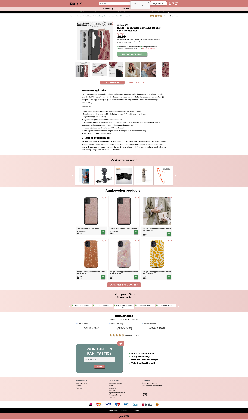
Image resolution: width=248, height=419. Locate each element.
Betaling (111, 386)
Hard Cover (88, 16)
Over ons (112, 397)
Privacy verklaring (115, 395)
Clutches (125, 9)
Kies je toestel (158, 3)
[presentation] (72, 175)
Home (72, 16)
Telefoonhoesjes (108, 9)
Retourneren (113, 390)
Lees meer (127, 42)
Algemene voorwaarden (117, 393)
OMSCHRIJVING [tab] (112, 82)
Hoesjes (79, 16)
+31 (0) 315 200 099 (150, 383)
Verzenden (112, 388)
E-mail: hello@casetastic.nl (153, 386)
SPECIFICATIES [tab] (136, 82)
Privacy (136, 410)
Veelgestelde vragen (116, 383)
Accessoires (80, 388)
